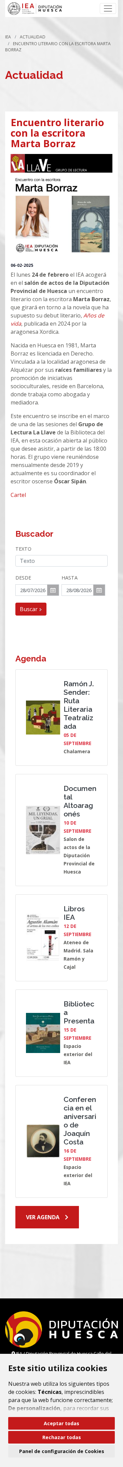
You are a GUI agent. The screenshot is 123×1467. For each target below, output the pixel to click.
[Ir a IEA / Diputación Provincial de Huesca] (34, 8)
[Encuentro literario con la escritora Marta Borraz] (61, 204)
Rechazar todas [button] (61, 1437)
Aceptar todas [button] (61, 1423)
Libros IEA (74, 912)
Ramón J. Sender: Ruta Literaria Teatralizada (79, 704)
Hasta (70, 577)
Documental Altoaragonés (80, 801)
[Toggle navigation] (108, 8)
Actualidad (32, 37)
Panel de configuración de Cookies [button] (61, 1451)
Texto (23, 549)
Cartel (18, 495)
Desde (23, 577)
